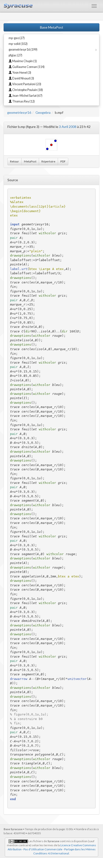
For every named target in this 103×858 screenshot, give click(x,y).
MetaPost (30, 161)
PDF (63, 161)
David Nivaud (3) (23, 78)
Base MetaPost (51, 27)
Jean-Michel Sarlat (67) (27, 95)
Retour (14, 161)
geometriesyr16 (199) (23, 49)
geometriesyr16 (19, 112)
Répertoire (48, 161)
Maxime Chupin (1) (24, 61)
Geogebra (43, 112)
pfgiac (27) (15, 55)
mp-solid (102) (18, 44)
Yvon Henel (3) (21, 72)
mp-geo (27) (17, 38)
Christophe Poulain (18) (27, 90)
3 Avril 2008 (67, 127)
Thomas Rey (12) (23, 101)
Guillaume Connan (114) (28, 67)
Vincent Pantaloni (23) (26, 84)
